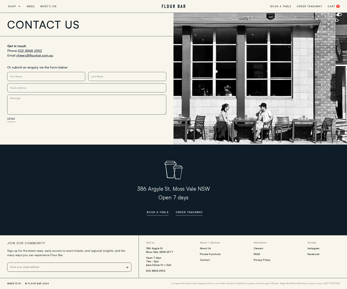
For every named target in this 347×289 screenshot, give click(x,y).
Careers (258, 248)
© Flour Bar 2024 (37, 283)
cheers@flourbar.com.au (34, 55)
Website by (14, 283)
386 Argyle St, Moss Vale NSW (173, 189)
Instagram (314, 248)
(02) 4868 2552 (30, 51)
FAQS (257, 254)
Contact (205, 259)
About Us (205, 248)
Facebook (314, 254)
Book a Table (280, 6)
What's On (48, 6)
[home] (173, 6)
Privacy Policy (262, 259)
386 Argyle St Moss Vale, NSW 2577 (159, 250)
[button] (15, 6)
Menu (31, 6)
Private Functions (210, 254)
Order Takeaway (309, 6)
